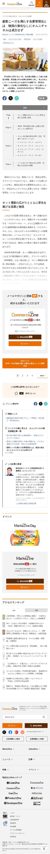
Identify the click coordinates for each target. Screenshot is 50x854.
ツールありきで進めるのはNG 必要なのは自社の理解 (30, 164)
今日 (13, 610)
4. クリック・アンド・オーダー (30, 155)
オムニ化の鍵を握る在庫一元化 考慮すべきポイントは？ (31, 137)
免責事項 (13, 823)
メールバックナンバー (26, 331)
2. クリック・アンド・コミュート (31, 145)
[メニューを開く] (3, 3)
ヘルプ (12, 813)
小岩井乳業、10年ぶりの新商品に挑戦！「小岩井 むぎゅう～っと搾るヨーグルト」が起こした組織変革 (26, 617)
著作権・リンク (15, 816)
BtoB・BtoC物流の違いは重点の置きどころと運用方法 (30, 127)
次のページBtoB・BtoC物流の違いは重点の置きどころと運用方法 (25, 363)
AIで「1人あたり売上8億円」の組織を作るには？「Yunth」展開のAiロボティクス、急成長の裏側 (25, 624)
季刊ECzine (27, 39)
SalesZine (33, 748)
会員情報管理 (14, 819)
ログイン (26, 344)
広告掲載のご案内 (13, 739)
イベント (32, 769)
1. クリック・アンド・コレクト (30, 142)
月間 (36, 610)
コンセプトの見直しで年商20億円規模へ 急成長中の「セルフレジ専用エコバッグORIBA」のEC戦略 (26, 672)
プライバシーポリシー (17, 833)
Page (8, 127)
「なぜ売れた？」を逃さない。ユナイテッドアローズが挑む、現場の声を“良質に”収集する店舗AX (26, 664)
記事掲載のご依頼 (37, 739)
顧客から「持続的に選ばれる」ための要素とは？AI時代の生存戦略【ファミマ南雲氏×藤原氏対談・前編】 (26, 687)
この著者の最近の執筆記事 (26, 503)
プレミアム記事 (37, 39)
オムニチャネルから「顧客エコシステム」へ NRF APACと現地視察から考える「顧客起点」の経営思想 (26, 632)
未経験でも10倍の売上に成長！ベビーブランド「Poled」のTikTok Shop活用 (24, 679)
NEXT (42, 376)
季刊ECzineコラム (8, 43)
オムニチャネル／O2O (15, 39)
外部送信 (13, 836)
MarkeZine (7, 748)
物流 (4, 39)
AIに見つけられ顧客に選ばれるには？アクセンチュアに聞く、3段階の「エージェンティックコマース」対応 (26, 656)
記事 (31, 759)
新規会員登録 (26, 337)
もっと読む (9, 452)
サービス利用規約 (16, 830)
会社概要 (13, 826)
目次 (25, 107)
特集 (4, 769)
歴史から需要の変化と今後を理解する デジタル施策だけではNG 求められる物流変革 (25, 442)
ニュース (6, 759)
